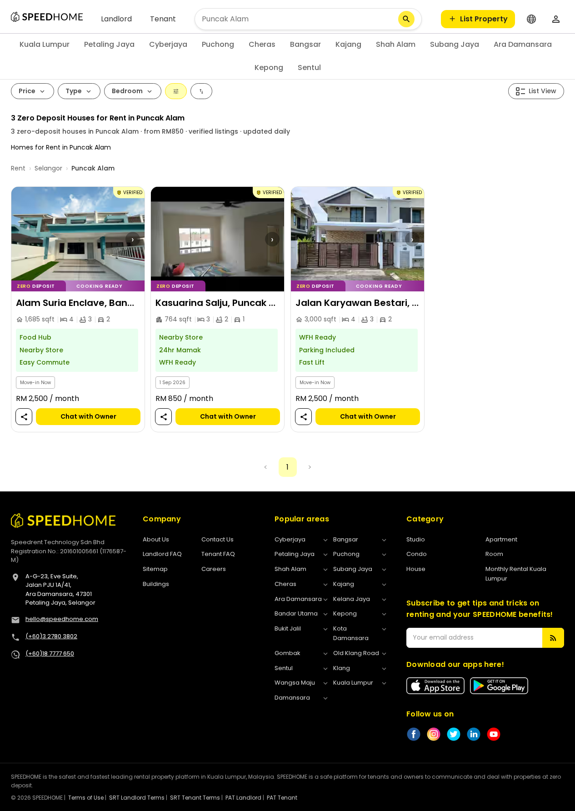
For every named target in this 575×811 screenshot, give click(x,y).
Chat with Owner (88, 416)
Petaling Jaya (109, 44)
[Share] (24, 417)
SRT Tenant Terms (195, 797)
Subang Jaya (454, 44)
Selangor (48, 168)
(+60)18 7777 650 (49, 653)
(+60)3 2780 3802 (51, 636)
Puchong (218, 44)
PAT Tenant (282, 797)
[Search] (406, 19)
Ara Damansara (523, 44)
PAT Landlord (243, 797)
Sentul (309, 67)
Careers (213, 569)
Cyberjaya (168, 44)
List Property (484, 19)
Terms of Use (86, 797)
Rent (18, 168)
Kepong (269, 67)
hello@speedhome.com (61, 619)
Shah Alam (395, 44)
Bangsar (305, 44)
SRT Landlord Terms (137, 797)
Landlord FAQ (162, 554)
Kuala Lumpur (45, 44)
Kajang (348, 44)
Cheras (262, 44)
